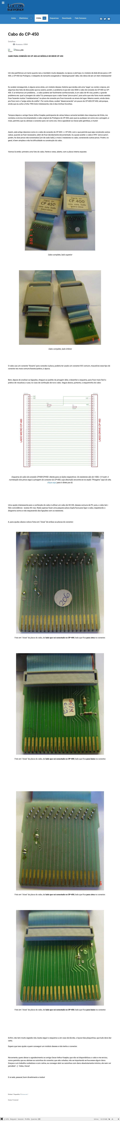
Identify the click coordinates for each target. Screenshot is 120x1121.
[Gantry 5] (15, 7)
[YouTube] (109, 19)
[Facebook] (101, 19)
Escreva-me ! (24, 1094)
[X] (105, 19)
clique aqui (51, 482)
